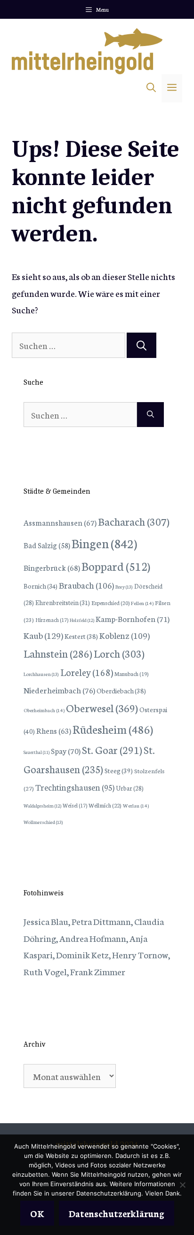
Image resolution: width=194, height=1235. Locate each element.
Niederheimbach (59, 689)
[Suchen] (141, 345)
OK (37, 1213)
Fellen (142, 602)
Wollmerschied (43, 821)
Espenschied (110, 602)
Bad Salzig (47, 545)
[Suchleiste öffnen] (151, 88)
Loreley (86, 671)
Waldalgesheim (42, 805)
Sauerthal (36, 752)
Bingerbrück (52, 567)
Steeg (119, 770)
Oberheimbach (44, 710)
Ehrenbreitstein (62, 602)
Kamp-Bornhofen (133, 618)
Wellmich (105, 805)
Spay (66, 750)
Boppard (115, 566)
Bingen (104, 542)
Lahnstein (58, 653)
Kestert (81, 636)
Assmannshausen (60, 522)
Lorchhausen (41, 673)
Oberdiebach (121, 690)
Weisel (75, 805)
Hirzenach (51, 619)
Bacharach (134, 520)
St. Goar (112, 749)
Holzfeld (82, 620)
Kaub (43, 635)
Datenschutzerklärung (116, 1213)
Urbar (130, 788)
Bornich (40, 585)
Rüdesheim (113, 729)
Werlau (136, 805)
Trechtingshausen (74, 787)
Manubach (131, 673)
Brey (124, 586)
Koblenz (124, 635)
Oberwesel (102, 707)
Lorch (119, 653)
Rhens (53, 730)
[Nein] (182, 1184)
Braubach (86, 585)
